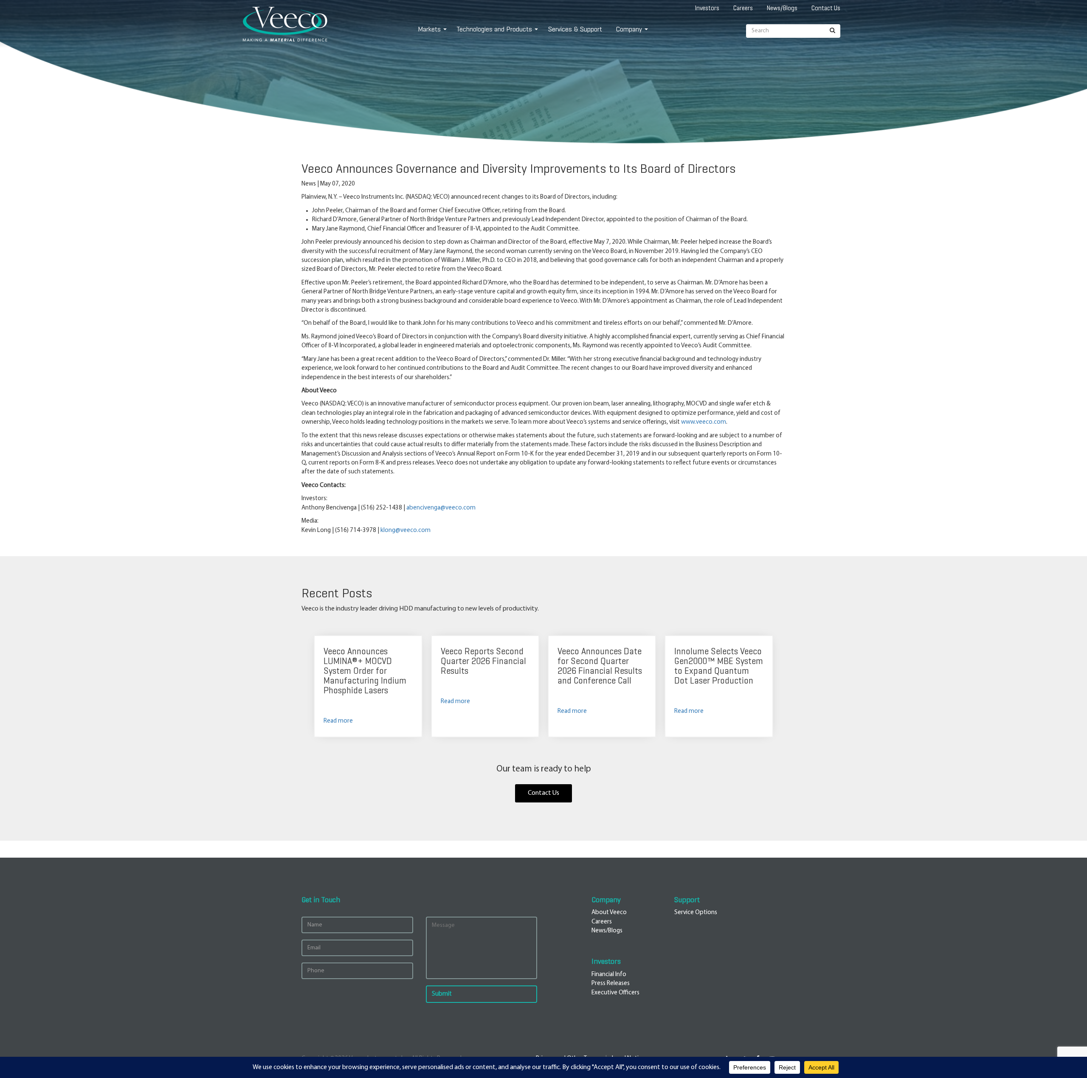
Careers (743, 8)
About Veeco (609, 912)
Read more (338, 721)
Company (629, 29)
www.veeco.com (703, 422)
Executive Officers (615, 993)
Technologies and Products (494, 29)
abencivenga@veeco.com (441, 508)
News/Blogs (782, 8)
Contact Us (825, 8)
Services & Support (575, 29)
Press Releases (610, 983)
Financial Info (608, 974)
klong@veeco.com (405, 530)
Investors (707, 8)
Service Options (695, 912)
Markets (429, 29)
